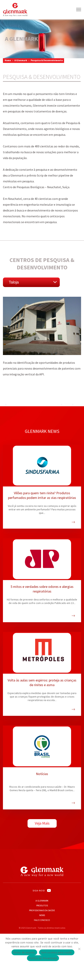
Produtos (42, 905)
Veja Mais (42, 823)
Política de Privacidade (43, 958)
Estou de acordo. (24, 952)
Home (8, 60)
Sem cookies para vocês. (56, 952)
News (42, 915)
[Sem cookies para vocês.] (79, 949)
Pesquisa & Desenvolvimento (47, 60)
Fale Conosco (42, 920)
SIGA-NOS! (39, 890)
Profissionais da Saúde (42, 910)
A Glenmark (20, 60)
